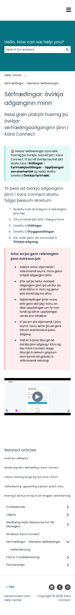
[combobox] (34, 49)
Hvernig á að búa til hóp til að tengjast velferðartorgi (37, 496)
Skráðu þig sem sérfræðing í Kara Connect (31, 467)
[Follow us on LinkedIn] (52, 587)
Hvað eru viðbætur (16, 458)
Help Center (13, 75)
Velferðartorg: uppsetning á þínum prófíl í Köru (34, 486)
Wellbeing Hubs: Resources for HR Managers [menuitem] (30, 524)
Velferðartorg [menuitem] (20, 549)
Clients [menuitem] (11, 515)
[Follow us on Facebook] (60, 587)
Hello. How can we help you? (34, 42)
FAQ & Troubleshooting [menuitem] (22, 557)
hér (22, 213)
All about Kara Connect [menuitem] (23, 534)
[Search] (67, 49)
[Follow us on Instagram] (68, 587)
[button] (68, 507)
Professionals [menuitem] (15, 507)
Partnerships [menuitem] (15, 565)
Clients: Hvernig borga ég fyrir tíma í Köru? (31, 477)
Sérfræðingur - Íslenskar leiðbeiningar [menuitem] (33, 542)
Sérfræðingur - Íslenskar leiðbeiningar (31, 83)
